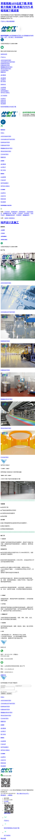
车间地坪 (26, 213)
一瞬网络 (9, 795)
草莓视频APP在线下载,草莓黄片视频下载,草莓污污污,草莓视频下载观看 (17, 7)
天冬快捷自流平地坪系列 (8, 62)
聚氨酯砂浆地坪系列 (6, 67)
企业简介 (3, 98)
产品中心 (3, 21)
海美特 (6, 218)
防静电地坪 (22, 211)
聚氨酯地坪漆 (7, 213)
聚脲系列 (3, 72)
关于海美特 (4, 95)
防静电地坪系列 (5, 63)
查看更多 (3, 675)
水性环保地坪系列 (6, 60)
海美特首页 (4, 54)
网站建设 (3, 795)
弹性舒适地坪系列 (6, 68)
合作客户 (3, 79)
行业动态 (3, 89)
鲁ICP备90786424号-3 (23, 793)
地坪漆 (14, 213)
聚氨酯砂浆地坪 (10, 215)
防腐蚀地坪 (14, 211)
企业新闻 (3, 87)
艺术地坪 (7, 211)
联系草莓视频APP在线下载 (8, 106)
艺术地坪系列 (4, 70)
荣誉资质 (3, 102)
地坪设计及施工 (5, 92)
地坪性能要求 (4, 91)
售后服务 (3, 103)
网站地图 (9, 21)
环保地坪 (18, 215)
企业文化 (3, 100)
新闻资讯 (3, 84)
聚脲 (13, 21)
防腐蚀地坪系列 (5, 65)
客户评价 (3, 81)
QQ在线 (6, 801)
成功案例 (3, 75)
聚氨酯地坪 (26, 215)
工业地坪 (20, 213)
